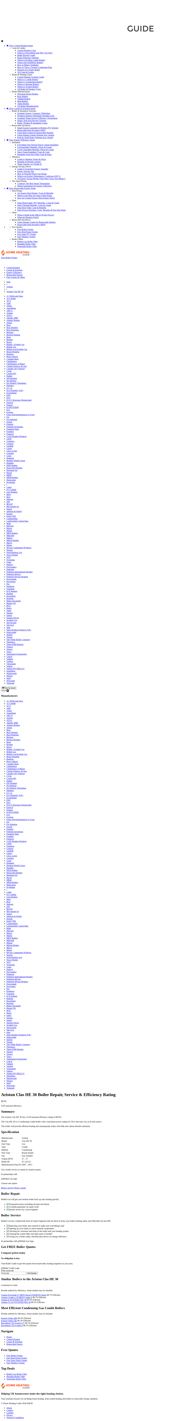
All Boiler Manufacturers (28, 106)
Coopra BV (11, 373)
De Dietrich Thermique (16, 383)
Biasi (8, 337)
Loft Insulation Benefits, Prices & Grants (34, 147)
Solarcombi (11, 632)
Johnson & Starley (14, 511)
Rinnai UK (11, 603)
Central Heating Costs (26, 50)
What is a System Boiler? (28, 87)
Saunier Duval (12, 618)
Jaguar (9, 509)
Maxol (9, 528)
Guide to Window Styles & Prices (31, 159)
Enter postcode (7, 1270)
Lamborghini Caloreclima (17, 521)
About (9, 1408)
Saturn (9, 615)
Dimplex (10, 385)
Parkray (9, 564)
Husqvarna (11, 480)
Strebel (9, 635)
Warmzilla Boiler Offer (27, 246)
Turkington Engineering (16, 654)
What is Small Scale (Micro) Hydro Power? (35, 215)
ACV (8, 301)
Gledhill (9, 446)
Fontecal (10, 434)
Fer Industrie (11, 419)
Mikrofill (10, 535)
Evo (8, 410)
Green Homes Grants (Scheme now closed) (35, 135)
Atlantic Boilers (13, 320)
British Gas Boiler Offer (27, 241)
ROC (8, 606)
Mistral (9, 538)
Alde (8, 303)
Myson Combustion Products (18, 548)
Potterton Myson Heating (17, 577)
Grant (8, 456)
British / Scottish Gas (15, 344)
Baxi (8, 325)
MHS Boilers (12, 533)
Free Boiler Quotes (25, 229)
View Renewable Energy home (22, 188)
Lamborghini (12, 519)
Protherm (10, 586)
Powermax (11, 581)
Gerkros (9, 444)
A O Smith (11, 298)
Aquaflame (11, 308)
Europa (9, 405)
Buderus (10, 354)
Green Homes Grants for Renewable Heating (36, 222)
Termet (9, 637)
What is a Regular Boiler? (28, 84)
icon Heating (11, 492)
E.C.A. (9, 388)
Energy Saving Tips (25, 171)
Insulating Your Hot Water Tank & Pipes (34, 154)
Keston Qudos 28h (9, 1318)
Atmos (9, 323)
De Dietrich (11, 381)
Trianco (9, 647)
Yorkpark (10, 683)
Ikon (8, 497)
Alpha (9, 306)
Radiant (9, 594)
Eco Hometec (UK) (14, 390)
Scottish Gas (11, 620)
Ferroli (9, 422)
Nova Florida (12, 555)
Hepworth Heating (14, 468)
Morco (9, 543)
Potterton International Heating (19, 572)
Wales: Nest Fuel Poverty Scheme (31, 120)
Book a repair (20, 1188)
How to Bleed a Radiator (28, 65)
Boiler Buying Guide (26, 55)
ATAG (9, 315)
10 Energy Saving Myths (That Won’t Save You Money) (41, 179)
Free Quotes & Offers (163, 262)
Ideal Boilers (22, 101)
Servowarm (11, 623)
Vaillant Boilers (23, 99)
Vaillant (9, 659)
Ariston (9, 287)
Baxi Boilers (22, 96)
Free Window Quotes (26, 237)
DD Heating (11, 378)
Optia (8, 562)
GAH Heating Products (16, 436)
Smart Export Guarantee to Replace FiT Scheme (37, 128)
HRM (8, 475)
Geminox (10, 441)
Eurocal (9, 402)
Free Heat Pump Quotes (27, 232)
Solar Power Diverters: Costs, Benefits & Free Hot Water (41, 210)
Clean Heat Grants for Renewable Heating (35, 133)
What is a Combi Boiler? (27, 79)
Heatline (10, 463)
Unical (9, 656)
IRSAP (9, 504)
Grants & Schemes (55, 262)
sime (8, 627)
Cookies (9, 1413)
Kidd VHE (11, 516)
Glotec (9, 448)
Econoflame (11, 393)
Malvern (10, 526)
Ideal (8, 494)
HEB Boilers (12, 465)
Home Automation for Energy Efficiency (34, 186)
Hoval (9, 473)
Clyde (9, 371)
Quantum (10, 589)
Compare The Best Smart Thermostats (33, 183)
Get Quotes (32, 1273)
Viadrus (9, 661)
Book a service (7, 1188)
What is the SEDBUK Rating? (30, 62)
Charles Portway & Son (16, 366)
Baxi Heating (12, 327)
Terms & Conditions (15, 1417)
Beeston (9, 332)
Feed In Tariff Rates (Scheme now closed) (35, 137)
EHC (8, 395)
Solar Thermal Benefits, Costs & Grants (34, 205)
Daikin (9, 376)
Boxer (9, 342)
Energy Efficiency (91, 262)
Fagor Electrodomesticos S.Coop (20, 415)
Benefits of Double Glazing (29, 162)
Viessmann (11, 664)
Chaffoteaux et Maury (15, 364)
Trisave (9, 649)
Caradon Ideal (12, 359)
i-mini (8, 487)
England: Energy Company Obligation (33, 113)
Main (8, 523)
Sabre (8, 610)
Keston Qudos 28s (9, 1321)
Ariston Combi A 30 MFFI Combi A (16, 1297)
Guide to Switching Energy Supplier (32, 169)
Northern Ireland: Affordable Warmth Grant (35, 116)
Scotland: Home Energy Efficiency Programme (37, 118)
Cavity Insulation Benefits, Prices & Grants (35, 149)
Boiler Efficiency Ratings (28, 58)
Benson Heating (13, 335)
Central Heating (18, 262)
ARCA (9, 310)
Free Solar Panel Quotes (16, 1360)
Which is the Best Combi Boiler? (31, 60)
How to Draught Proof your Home (32, 174)
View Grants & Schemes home (21, 108)
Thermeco (10, 642)
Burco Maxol (12, 356)
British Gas (11, 347)
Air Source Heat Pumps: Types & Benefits (35, 193)
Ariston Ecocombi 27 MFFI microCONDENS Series (23, 1295)
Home (9, 1337)
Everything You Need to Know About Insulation (37, 145)
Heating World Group (15, 460)
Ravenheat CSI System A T (13, 1323)
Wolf (8, 678)
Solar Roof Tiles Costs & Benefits (31, 208)
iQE (8, 502)
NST (8, 557)
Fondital (9, 431)
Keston (9, 514)
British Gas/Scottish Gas (16, 349)
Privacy (9, 1415)
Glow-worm (11, 451)
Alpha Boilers (23, 104)
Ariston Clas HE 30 (14, 291)
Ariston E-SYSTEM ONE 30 (13, 1300)
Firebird (9, 424)
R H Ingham (11, 591)
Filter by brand (9, 688)
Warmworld (11, 673)
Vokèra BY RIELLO (15, 668)
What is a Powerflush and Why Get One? (35, 53)
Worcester (10, 681)
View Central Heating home (20, 45)
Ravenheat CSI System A (12, 1325)
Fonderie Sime (12, 429)
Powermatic (11, 579)
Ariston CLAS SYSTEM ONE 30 (16, 1302)
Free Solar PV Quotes (26, 234)
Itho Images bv (12, 506)
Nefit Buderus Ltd (14, 552)
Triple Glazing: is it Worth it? (29, 164)
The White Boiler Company (18, 639)
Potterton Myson (13, 574)
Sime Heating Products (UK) (18, 630)
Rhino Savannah (13, 601)
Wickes (9, 676)
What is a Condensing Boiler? (30, 82)
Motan (9, 545)
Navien (9, 550)
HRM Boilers (12, 477)
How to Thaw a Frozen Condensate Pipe (34, 67)
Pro (7, 584)
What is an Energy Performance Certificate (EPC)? (38, 176)
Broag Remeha (12, 352)
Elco (8, 398)
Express (9, 412)
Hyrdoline (10, 482)
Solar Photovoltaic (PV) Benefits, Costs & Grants (38, 203)
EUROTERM (12, 407)
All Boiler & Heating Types (29, 89)
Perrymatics (11, 567)
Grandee (10, 453)
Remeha (9, 598)
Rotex (9, 608)
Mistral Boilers (12, 540)
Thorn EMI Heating (14, 644)
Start (8, 282)
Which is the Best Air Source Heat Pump (34, 195)
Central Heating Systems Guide (30, 77)
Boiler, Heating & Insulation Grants (32, 123)
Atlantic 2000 (12, 318)
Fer (7, 417)
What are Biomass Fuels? (28, 217)
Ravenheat (10, 596)
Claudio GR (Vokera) (15, 369)
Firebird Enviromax (14, 427)
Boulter (9, 340)
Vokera (9, 666)
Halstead (10, 458)
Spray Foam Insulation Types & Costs (33, 152)
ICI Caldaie (11, 489)
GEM (8, 439)
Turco (8, 652)
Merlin (9, 531)
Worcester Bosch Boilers (27, 94)
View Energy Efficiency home (21, 140)
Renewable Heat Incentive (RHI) (31, 130)
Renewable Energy (127, 262)
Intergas (9, 499)
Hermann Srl (11, 470)
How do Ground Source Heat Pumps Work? (36, 198)
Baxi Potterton (12, 330)
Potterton (10, 569)
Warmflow (10, 671)
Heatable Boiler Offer (26, 244)
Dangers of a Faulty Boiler (28, 70)
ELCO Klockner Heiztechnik (19, 400)
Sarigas (9, 613)
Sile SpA (10, 625)
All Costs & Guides (25, 72)
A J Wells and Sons (14, 296)
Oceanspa (10, 560)
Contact (9, 1410)
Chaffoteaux (11, 361)
